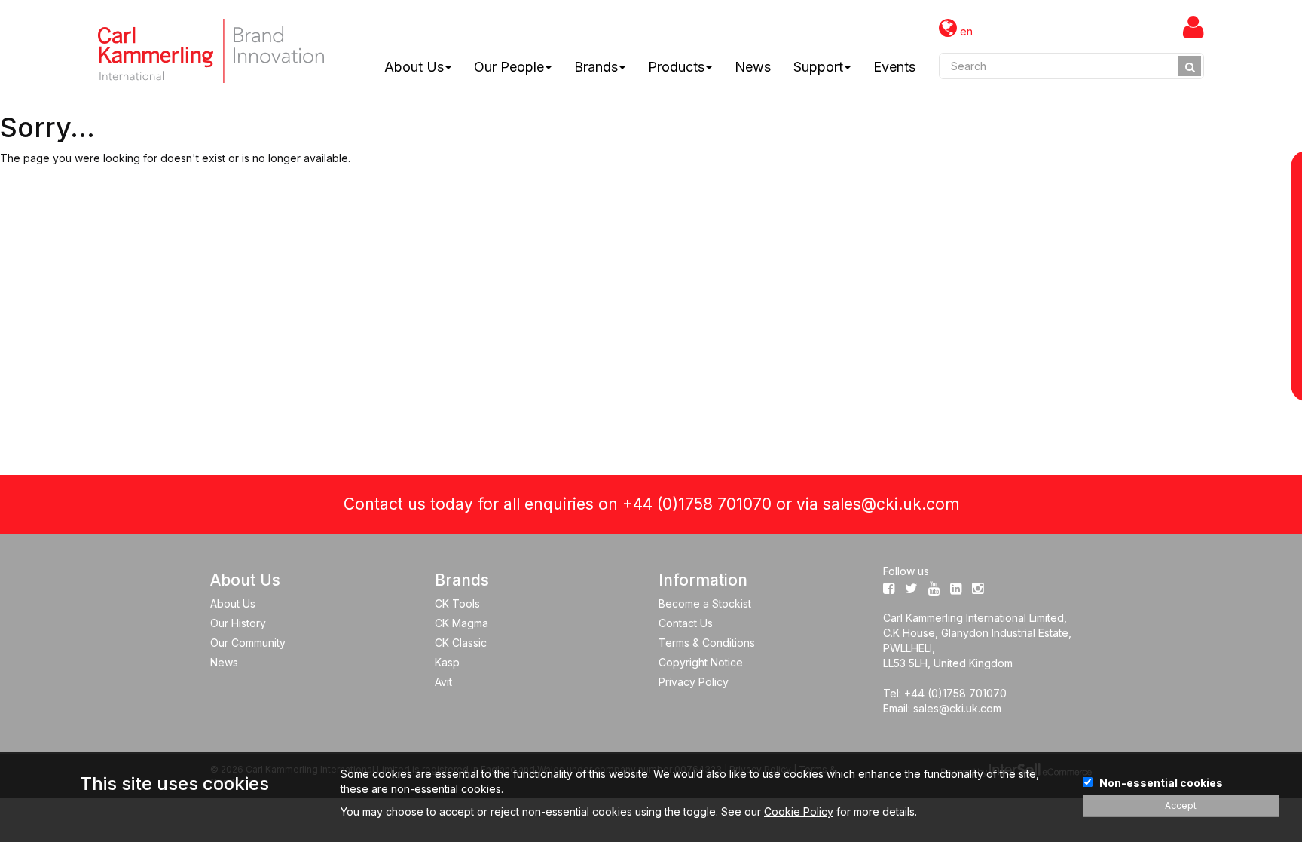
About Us (414, 67)
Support (818, 67)
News (753, 67)
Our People (509, 67)
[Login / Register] (1193, 26)
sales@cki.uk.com (891, 503)
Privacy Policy (694, 681)
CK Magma (461, 623)
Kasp (447, 662)
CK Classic (461, 642)
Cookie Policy (798, 811)
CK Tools (457, 603)
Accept (1181, 805)
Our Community (248, 642)
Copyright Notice (701, 662)
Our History (238, 623)
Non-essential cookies (1161, 782)
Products (676, 67)
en (965, 31)
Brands (596, 67)
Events (894, 67)
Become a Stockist (705, 603)
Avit (443, 681)
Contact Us (686, 623)
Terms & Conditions (707, 642)
